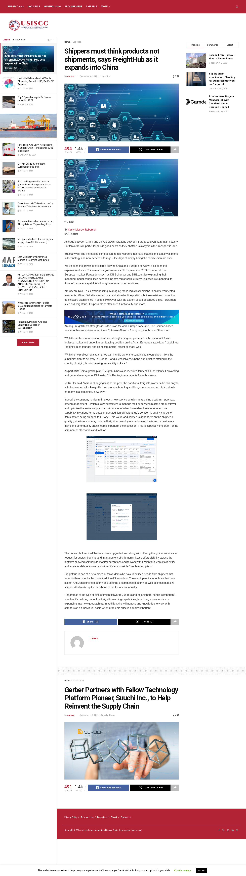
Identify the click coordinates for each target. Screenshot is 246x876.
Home (67, 42)
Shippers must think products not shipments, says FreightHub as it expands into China (25, 59)
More (104, 6)
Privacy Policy (70, 817)
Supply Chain (16, 6)
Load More (28, 342)
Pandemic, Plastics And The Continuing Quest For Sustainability (32, 324)
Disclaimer (102, 817)
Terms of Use (87, 817)
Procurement (73, 6)
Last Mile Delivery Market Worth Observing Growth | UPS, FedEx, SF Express (36, 81)
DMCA (114, 817)
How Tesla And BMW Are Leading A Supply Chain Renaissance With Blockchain (35, 147)
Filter (49, 40)
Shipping (91, 6)
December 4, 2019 (88, 76)
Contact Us (126, 817)
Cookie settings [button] (182, 870)
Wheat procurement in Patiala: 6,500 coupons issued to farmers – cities (35, 306)
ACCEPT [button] (201, 870)
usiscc (70, 76)
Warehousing (52, 6)
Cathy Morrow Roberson (82, 229)
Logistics (34, 6)
